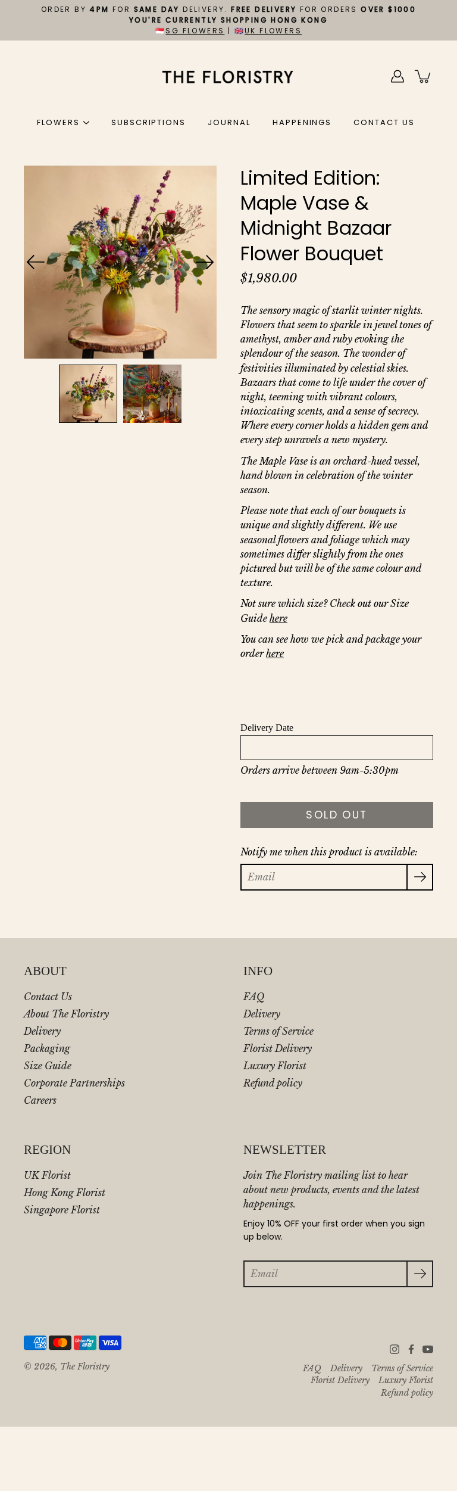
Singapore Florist (62, 1210)
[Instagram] (394, 1349)
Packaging (47, 1048)
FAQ (253, 997)
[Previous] (36, 262)
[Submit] (419, 1273)
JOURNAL (229, 122)
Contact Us (48, 997)
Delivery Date (266, 728)
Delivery (42, 1031)
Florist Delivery (277, 1048)
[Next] (205, 262)
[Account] (397, 76)
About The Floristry (66, 1014)
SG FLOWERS (194, 31)
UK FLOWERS (273, 31)
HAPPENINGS (302, 122)
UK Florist (47, 1175)
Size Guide (47, 1066)
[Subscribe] (419, 877)
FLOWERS (58, 122)
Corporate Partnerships (74, 1083)
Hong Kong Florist (64, 1193)
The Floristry (84, 1367)
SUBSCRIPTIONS (148, 122)
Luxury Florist (274, 1066)
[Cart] (423, 76)
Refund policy (272, 1083)
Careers (40, 1100)
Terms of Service (278, 1031)
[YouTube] (427, 1349)
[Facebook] (411, 1349)
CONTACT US (384, 122)
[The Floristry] (229, 76)
